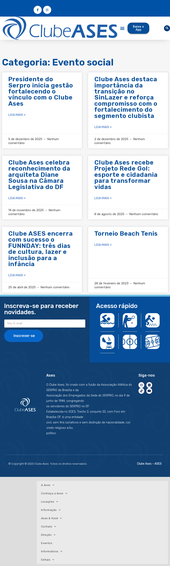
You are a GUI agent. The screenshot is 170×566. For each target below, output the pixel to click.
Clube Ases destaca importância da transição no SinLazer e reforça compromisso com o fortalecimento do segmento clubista (125, 97)
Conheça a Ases (52, 493)
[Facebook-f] (38, 10)
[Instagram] (47, 10)
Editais (46, 559)
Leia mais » (17, 115)
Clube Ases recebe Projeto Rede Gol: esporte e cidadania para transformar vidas (126, 175)
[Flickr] (149, 385)
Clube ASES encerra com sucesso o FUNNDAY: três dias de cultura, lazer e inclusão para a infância (40, 249)
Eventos (46, 543)
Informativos (49, 551)
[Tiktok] (141, 391)
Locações (47, 501)
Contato (46, 526)
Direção (46, 534)
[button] (122, 28)
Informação (49, 509)
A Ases (46, 485)
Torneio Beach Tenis (126, 233)
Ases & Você (49, 518)
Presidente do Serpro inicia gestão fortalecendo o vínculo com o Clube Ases (40, 91)
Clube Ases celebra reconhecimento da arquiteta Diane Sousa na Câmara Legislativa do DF (39, 175)
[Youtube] (149, 391)
